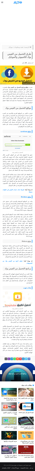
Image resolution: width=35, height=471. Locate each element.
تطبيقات (17, 370)
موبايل (11, 47)
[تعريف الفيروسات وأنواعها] (9, 435)
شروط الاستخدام (15, 468)
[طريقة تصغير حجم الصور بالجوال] (9, 421)
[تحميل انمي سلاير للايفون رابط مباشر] (26, 392)
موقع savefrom (25, 131)
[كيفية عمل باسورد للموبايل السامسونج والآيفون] (26, 421)
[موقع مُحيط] (17, 2)
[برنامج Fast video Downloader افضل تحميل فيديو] (26, 449)
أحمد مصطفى (30, 62)
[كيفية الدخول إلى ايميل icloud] (26, 406)
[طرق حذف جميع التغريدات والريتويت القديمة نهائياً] (26, 435)
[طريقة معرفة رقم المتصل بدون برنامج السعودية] (9, 392)
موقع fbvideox (26, 197)
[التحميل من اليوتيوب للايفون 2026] (9, 406)
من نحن (31, 468)
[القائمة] (2, 2)
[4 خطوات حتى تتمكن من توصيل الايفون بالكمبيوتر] (9, 449)
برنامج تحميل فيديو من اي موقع (17, 373)
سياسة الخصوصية (24, 468)
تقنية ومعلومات (18, 47)
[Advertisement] (17, 24)
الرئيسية (27, 47)
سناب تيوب (27, 288)
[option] (17, 372)
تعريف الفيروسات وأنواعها (10, 441)
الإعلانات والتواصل (6, 468)
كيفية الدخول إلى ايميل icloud (26, 412)
